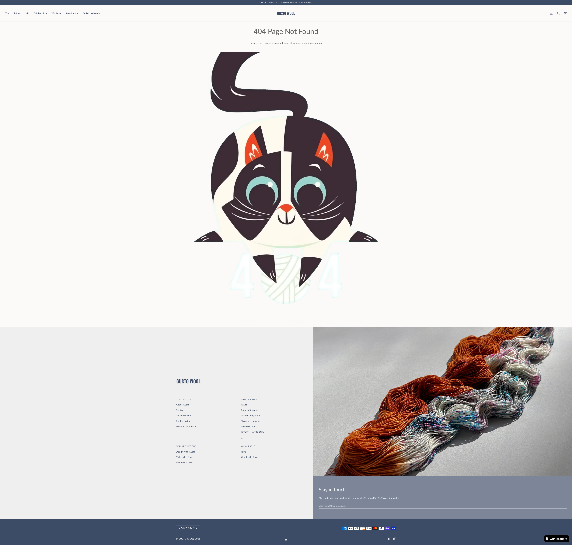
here (298, 42)
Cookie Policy (183, 420)
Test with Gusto (184, 462)
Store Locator (248, 426)
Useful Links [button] (249, 399)
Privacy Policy (183, 415)
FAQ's (244, 404)
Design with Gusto (185, 451)
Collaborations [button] (186, 446)
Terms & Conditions (186, 426)
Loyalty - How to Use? (252, 431)
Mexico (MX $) (186, 528)
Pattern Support (249, 410)
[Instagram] (394, 539)
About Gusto (182, 404)
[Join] (563, 505)
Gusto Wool (186, 539)
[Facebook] (389, 539)
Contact (180, 410)
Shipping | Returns (250, 420)
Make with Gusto (185, 457)
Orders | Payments (250, 415)
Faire (243, 451)
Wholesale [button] (248, 446)
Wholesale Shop (249, 457)
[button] (8, 13)
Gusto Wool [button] (184, 399)
